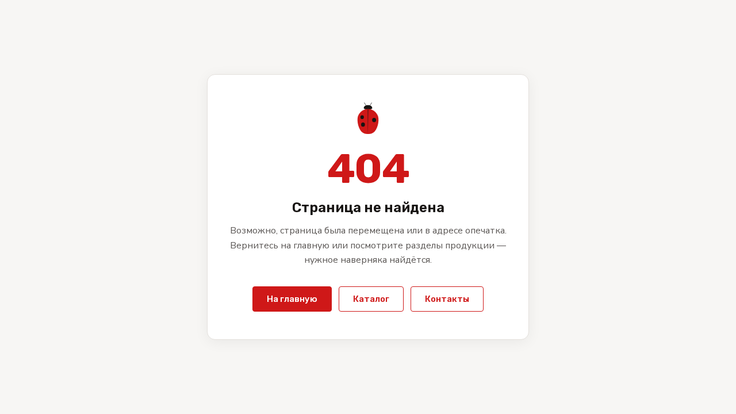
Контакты (447, 299)
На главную (292, 299)
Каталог (371, 299)
